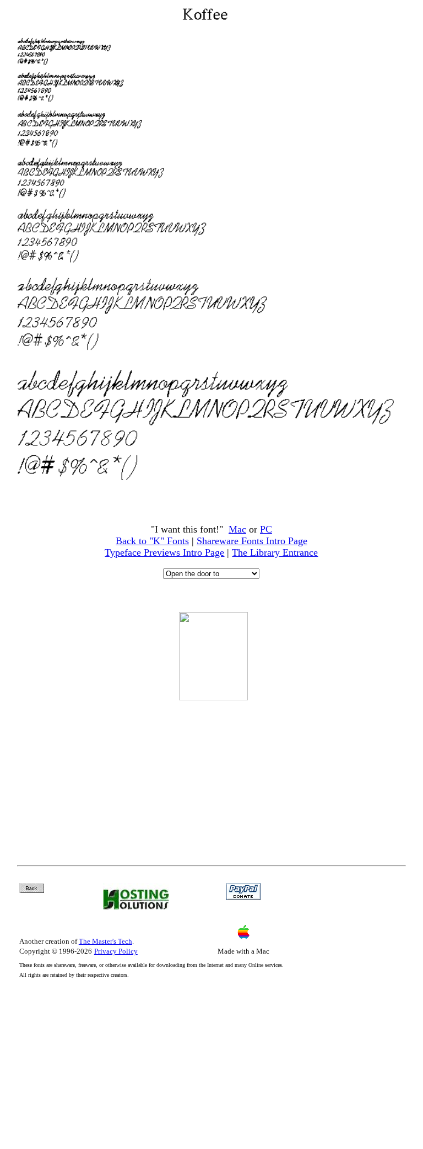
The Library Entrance (275, 552)
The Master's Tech (105, 941)
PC (266, 529)
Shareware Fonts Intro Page (252, 540)
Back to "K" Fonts (152, 540)
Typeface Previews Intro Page (164, 552)
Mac (237, 529)
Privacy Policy (116, 951)
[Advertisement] (213, 775)
